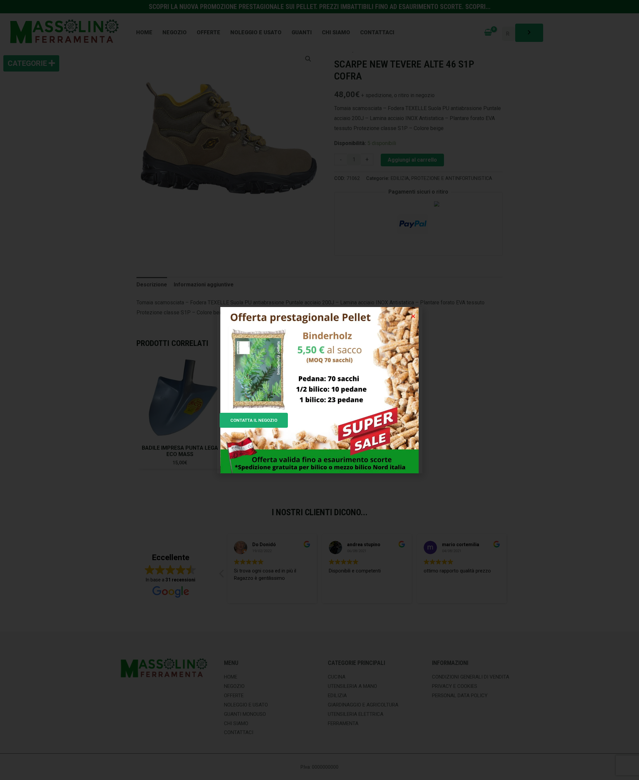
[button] (413, 316)
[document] (319, 390)
